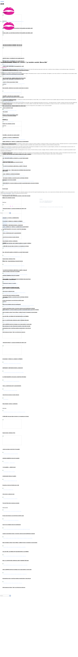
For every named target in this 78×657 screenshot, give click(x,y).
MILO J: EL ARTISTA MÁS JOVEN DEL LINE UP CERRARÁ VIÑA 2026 (16, 560)
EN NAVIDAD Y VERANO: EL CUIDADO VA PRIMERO (12, 359)
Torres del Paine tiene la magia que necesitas (11, 503)
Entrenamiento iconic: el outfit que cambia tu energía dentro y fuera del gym (17, 328)
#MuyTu (4, 225)
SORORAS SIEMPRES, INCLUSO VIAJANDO (11, 458)
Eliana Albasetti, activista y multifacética (10, 241)
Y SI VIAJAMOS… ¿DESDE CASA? (9, 467)
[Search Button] (0, 591)
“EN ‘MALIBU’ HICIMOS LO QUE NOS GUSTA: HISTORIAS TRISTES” (16, 297)
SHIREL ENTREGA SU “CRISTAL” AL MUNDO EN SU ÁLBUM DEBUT (16, 226)
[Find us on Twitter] (12, 206)
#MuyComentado (5, 507)
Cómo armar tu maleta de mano (8, 494)
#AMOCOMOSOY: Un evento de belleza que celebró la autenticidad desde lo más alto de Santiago (21, 309)
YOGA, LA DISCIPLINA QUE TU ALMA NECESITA (12, 385)
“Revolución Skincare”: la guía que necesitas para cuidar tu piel (14, 342)
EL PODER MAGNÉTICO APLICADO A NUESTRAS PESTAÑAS (14, 229)
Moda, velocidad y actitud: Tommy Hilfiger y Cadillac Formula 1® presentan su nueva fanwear (20, 542)
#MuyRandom (5, 12)
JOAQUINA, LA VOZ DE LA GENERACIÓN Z (11, 217)
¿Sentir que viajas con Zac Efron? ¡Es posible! (11, 449)
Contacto (2, 1)
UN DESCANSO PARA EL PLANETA (9, 476)
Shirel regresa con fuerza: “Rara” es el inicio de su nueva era (14, 587)
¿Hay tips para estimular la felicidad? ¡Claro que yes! (12, 44)
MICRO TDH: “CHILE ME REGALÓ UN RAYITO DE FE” (13, 261)
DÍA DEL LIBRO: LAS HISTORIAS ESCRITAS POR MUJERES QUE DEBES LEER (18, 28)
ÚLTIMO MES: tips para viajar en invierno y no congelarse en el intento (16, 416)
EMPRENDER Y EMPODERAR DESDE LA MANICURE (13, 367)
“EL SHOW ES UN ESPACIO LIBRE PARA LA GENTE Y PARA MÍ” (15, 270)
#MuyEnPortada (5, 227)
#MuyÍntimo (4, 222)
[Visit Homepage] (8, 34)
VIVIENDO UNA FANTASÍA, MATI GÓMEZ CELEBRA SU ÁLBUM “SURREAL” (17, 243)
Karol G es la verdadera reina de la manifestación (12, 524)
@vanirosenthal (4, 67)
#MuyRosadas (5, 224)
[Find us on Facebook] (11, 206)
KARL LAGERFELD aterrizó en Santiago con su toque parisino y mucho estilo (17, 324)
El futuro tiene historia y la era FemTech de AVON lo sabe (13, 300)
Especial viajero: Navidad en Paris (9, 258)
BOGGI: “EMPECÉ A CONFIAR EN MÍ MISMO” (11, 288)
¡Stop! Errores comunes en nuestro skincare (11, 394)
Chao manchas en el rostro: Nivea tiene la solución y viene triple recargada (16, 195)
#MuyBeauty (4, 301)
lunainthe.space (5, 231)
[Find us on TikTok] (10, 206)
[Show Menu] (0, 16)
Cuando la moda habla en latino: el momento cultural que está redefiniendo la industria (19, 533)
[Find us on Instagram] (9, 206)
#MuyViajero (4, 408)
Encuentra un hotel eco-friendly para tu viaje (11, 485)
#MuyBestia (4, 218)
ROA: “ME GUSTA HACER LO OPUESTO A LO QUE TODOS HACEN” (15, 252)
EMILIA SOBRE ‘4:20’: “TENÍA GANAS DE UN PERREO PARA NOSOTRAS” (17, 279)
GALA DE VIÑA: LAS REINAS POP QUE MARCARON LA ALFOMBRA (16, 551)
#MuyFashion (5, 220)
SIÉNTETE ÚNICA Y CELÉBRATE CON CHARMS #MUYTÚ (13, 61)
